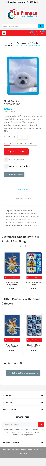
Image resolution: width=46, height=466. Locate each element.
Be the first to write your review (24, 373)
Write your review (15, 174)
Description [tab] (23, 189)
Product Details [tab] (23, 198)
